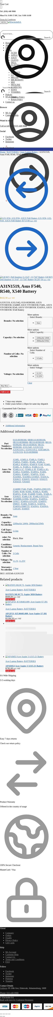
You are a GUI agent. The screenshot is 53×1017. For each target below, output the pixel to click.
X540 (40, 464)
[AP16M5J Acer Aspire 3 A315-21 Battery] (29, 656)
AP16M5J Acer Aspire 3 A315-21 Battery (24, 666)
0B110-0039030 (30, 445)
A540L (16, 459)
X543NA (35, 506)
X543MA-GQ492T (30, 477)
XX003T (25, 479)
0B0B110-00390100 (36, 440)
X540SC (25, 474)
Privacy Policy (11, 940)
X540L (47, 464)
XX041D (17, 482)
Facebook (9, 137)
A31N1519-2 (31, 450)
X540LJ (16, 472)
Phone (2, 993)
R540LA (41, 462)
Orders (8, 935)
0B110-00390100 (36, 442)
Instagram (9, 141)
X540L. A (17, 467)
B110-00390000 (31, 452)
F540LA (33, 459)
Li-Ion (15, 531)
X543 (41, 474)
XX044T (26, 482)
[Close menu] (1, 1)
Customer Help (11, 115)
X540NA (35, 472)
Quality (8, 938)
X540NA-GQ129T (29, 501)
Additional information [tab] (15, 425)
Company (9, 933)
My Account (10, 97)
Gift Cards (9, 943)
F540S (16, 491)
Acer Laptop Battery (14, 590)
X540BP (31, 494)
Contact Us (10, 957)
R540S (45, 491)
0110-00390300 (19, 440)
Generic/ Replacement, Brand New (28, 546)
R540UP (33, 464)
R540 (22, 491)
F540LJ (41, 459)
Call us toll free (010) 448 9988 (13, 126)
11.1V (39, 373)
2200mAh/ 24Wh (43, 338)
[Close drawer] (1, 6)
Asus (38, 323)
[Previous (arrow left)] (1, 1016)
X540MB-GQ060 (20, 499)
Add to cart (5, 392)
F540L (30, 489)
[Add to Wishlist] (11, 386)
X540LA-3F (30, 469)
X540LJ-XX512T (40, 496)
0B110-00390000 (20, 442)
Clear (29, 383)
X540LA (27, 467)
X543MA (17, 477)
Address (3, 988)
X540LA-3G (42, 469)
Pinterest (9, 978)
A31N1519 (38, 447)
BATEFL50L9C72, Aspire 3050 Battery (23, 594)
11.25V (39, 376)
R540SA (25, 464)
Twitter (8, 139)
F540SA (16, 462)
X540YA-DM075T (21, 506)
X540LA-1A (37, 467)
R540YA (17, 494)
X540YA (34, 474)
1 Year (15, 568)
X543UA (44, 477)
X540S (43, 472)
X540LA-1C (18, 469)
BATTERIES (13, 152)
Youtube (9, 981)
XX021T (43, 479)
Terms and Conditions (14, 959)
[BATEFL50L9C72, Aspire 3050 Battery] (29, 585)
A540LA (24, 459)
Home (2, 152)
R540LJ (16, 464)
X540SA (17, 474)
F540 (23, 489)
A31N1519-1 (18, 450)
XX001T (17, 479)
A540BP (16, 489)
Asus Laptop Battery (29, 152)
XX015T (34, 479)
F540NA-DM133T (42, 489)
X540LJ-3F (27, 496)
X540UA (32, 504)
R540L (33, 462)
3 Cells (39, 358)
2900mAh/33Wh (43, 341)
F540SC (25, 462)
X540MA (25, 472)
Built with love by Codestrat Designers (16, 1000)
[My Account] (26, 83)
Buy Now (4, 386)
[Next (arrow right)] (4, 1016)
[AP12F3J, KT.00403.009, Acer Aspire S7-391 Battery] (29, 603)
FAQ (7, 962)
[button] (3, 146)
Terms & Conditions (8, 20)
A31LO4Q (27, 447)
